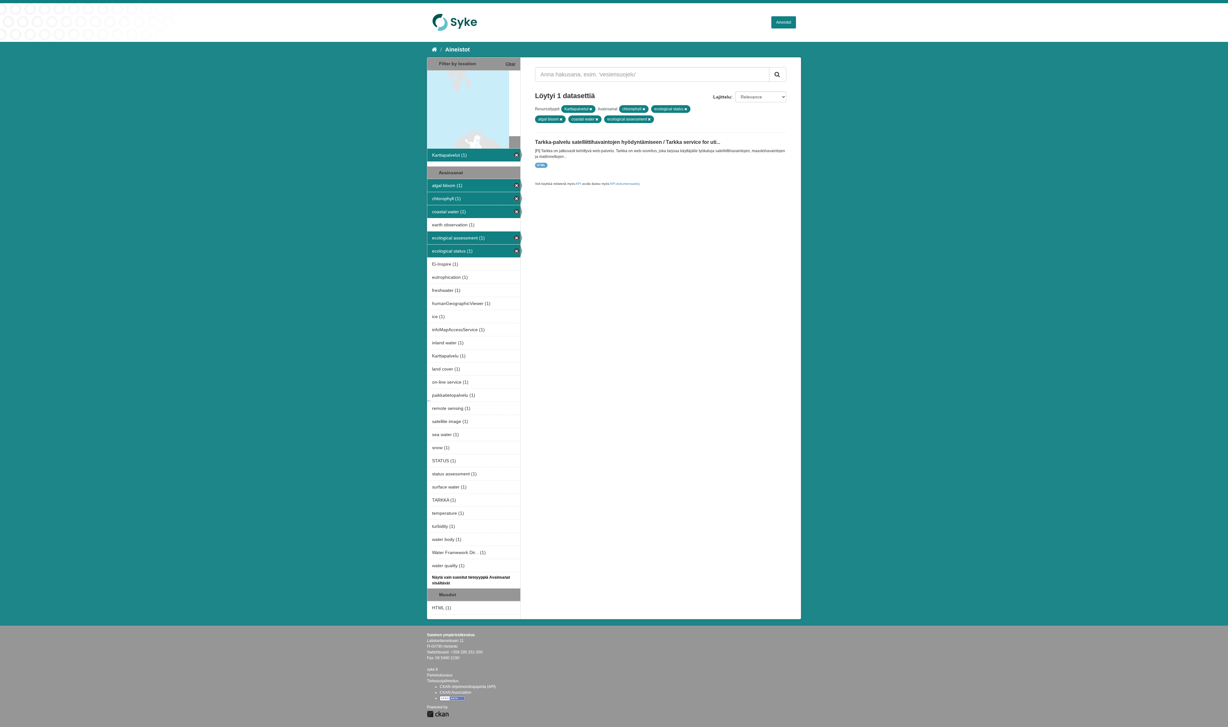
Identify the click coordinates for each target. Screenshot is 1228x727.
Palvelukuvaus (440, 675)
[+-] (473, 103)
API (578, 183)
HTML (541, 165)
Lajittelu (722, 96)
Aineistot (783, 22)
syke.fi (432, 669)
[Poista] (590, 109)
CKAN (438, 714)
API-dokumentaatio (624, 183)
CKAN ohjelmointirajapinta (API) (468, 686)
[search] (777, 74)
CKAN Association (455, 692)
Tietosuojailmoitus (443, 681)
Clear (511, 64)
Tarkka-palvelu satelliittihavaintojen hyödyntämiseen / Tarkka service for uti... (627, 142)
